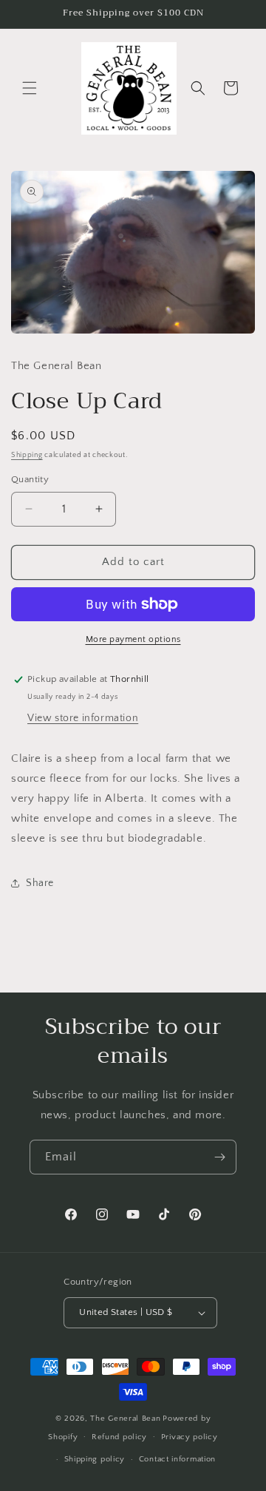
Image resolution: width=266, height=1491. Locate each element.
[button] (29, 88)
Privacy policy (189, 1437)
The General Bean (125, 1418)
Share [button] (40, 883)
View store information (82, 718)
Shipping (27, 455)
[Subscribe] (219, 1157)
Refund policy (119, 1437)
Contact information (177, 1459)
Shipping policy (95, 1459)
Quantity (30, 479)
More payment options (133, 639)
